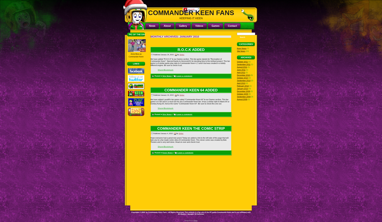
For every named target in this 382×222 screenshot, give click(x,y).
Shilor (182, 55)
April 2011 (241, 73)
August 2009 (242, 99)
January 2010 (242, 89)
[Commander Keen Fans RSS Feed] (251, 216)
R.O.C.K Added (191, 50)
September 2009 (244, 97)
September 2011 (243, 64)
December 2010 (243, 75)
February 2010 (243, 86)
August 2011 (242, 67)
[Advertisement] (136, 164)
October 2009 (242, 94)
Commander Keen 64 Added (191, 90)
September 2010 (244, 81)
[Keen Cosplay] (137, 51)
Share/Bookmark (165, 70)
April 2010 (241, 83)
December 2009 (243, 91)
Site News (167, 76)
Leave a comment (184, 76)
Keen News (167, 153)
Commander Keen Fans (191, 13)
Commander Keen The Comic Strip (191, 128)
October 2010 (242, 78)
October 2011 (242, 62)
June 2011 (241, 70)
